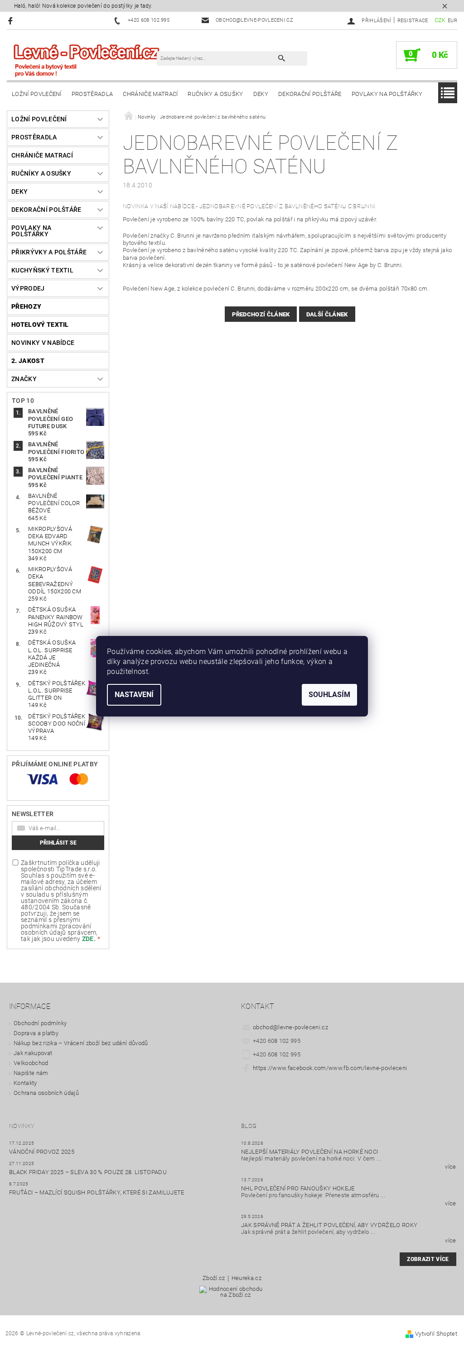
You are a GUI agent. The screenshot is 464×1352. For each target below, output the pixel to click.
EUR (452, 21)
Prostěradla (92, 94)
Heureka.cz (246, 1278)
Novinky (21, 1126)
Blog (248, 1126)
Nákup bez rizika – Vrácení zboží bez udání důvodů (81, 1043)
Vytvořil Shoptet (436, 1333)
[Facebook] (11, 20)
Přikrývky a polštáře (49, 252)
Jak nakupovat (33, 1053)
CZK (440, 20)
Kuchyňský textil (42, 270)
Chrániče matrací (150, 94)
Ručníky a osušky (215, 94)
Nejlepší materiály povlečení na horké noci (309, 1151)
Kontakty (25, 1083)
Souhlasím (329, 694)
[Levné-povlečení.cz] (86, 60)
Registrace (412, 21)
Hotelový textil (40, 324)
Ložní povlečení (37, 94)
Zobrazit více (428, 1259)
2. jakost (27, 360)
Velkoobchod (31, 1063)
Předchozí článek (261, 314)
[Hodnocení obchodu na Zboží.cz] (232, 1294)
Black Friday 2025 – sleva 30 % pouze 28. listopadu (88, 1172)
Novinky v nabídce (42, 342)
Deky (260, 94)
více (450, 1166)
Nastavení (134, 694)
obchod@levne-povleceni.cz (290, 1027)
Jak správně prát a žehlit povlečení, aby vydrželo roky (329, 1225)
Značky (24, 378)
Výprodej (28, 288)
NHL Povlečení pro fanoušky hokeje (298, 1188)
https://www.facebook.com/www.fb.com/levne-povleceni (330, 1068)
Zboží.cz (214, 1278)
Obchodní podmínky (40, 1023)
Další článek (327, 314)
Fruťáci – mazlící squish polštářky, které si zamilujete (96, 1192)
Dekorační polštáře (310, 94)
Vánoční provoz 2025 (41, 1151)
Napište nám (31, 1073)
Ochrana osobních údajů (46, 1092)
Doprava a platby (36, 1033)
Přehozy (26, 306)
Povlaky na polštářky (387, 94)
